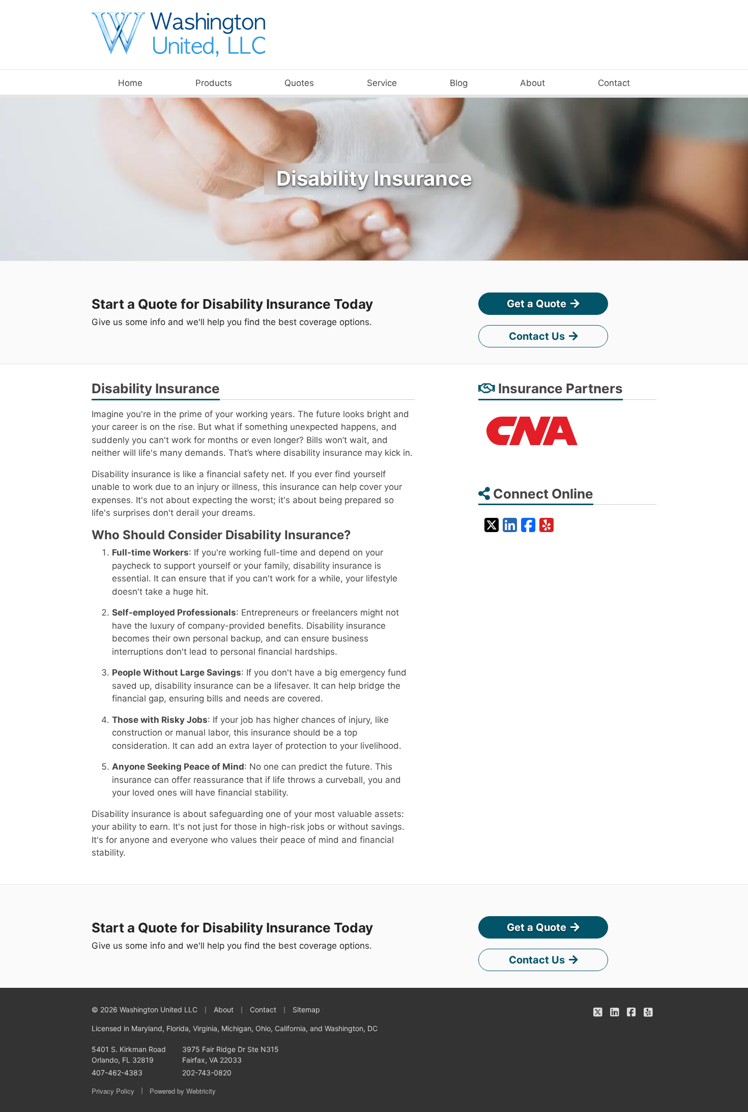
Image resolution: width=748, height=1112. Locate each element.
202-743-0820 (207, 1072)
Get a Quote (536, 304)
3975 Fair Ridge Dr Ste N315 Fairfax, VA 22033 (230, 1054)
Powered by (183, 1091)
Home (130, 83)
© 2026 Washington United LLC (144, 1009)
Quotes (299, 83)
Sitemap (306, 1009)
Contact (614, 83)
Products (213, 83)
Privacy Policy (113, 1091)
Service (382, 83)
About (532, 83)
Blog (459, 83)
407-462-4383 (117, 1072)
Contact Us (537, 336)
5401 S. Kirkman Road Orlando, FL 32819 (129, 1054)
